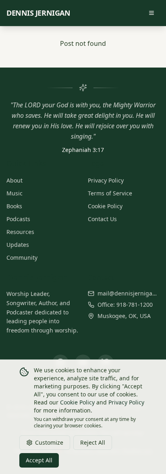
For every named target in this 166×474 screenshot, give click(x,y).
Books (14, 206)
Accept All (39, 460)
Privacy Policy (106, 180)
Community (21, 257)
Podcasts (18, 219)
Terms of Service (110, 193)
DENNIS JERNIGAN (38, 13)
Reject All (92, 442)
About (14, 180)
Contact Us (102, 219)
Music (14, 193)
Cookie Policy (105, 206)
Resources (20, 232)
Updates (17, 244)
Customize (49, 442)
